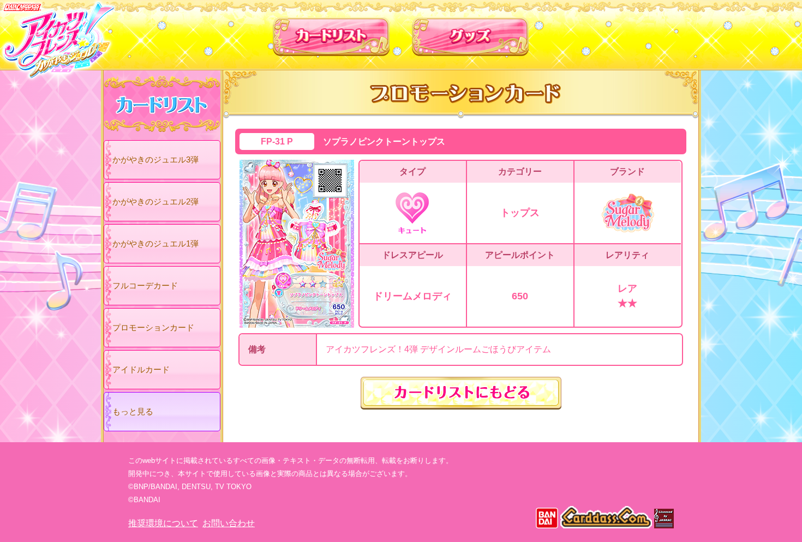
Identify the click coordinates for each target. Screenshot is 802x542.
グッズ (470, 32)
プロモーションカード (153, 327)
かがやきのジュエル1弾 (155, 243)
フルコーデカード (145, 285)
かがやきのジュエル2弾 (155, 201)
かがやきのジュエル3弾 (155, 159)
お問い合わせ (228, 523)
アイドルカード (141, 369)
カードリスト (331, 32)
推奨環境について (163, 523)
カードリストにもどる (461, 393)
